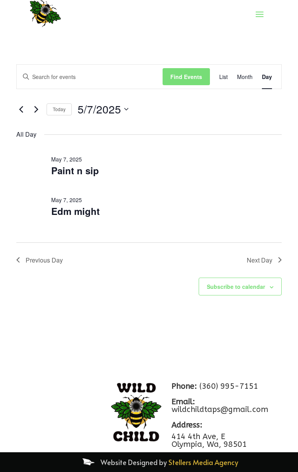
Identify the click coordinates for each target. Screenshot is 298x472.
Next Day (259, 260)
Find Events (186, 77)
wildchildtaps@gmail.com (220, 409)
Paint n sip (75, 170)
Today (59, 109)
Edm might (75, 211)
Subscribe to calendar (236, 286)
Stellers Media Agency (203, 462)
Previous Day (44, 260)
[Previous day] (21, 109)
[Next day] (36, 109)
